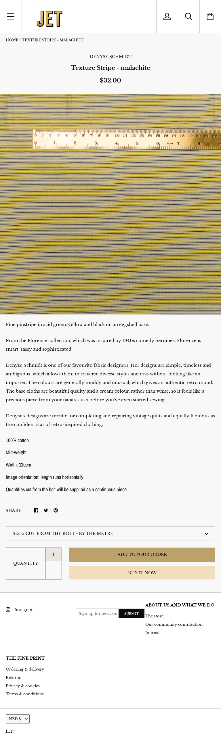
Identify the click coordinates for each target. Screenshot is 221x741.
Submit (131, 614)
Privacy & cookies (23, 686)
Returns (13, 677)
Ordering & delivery (25, 669)
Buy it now (142, 572)
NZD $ (15, 719)
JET (9, 731)
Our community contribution (174, 624)
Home (12, 40)
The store (154, 616)
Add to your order (142, 554)
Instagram (24, 609)
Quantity (25, 563)
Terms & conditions (25, 694)
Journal (152, 632)
